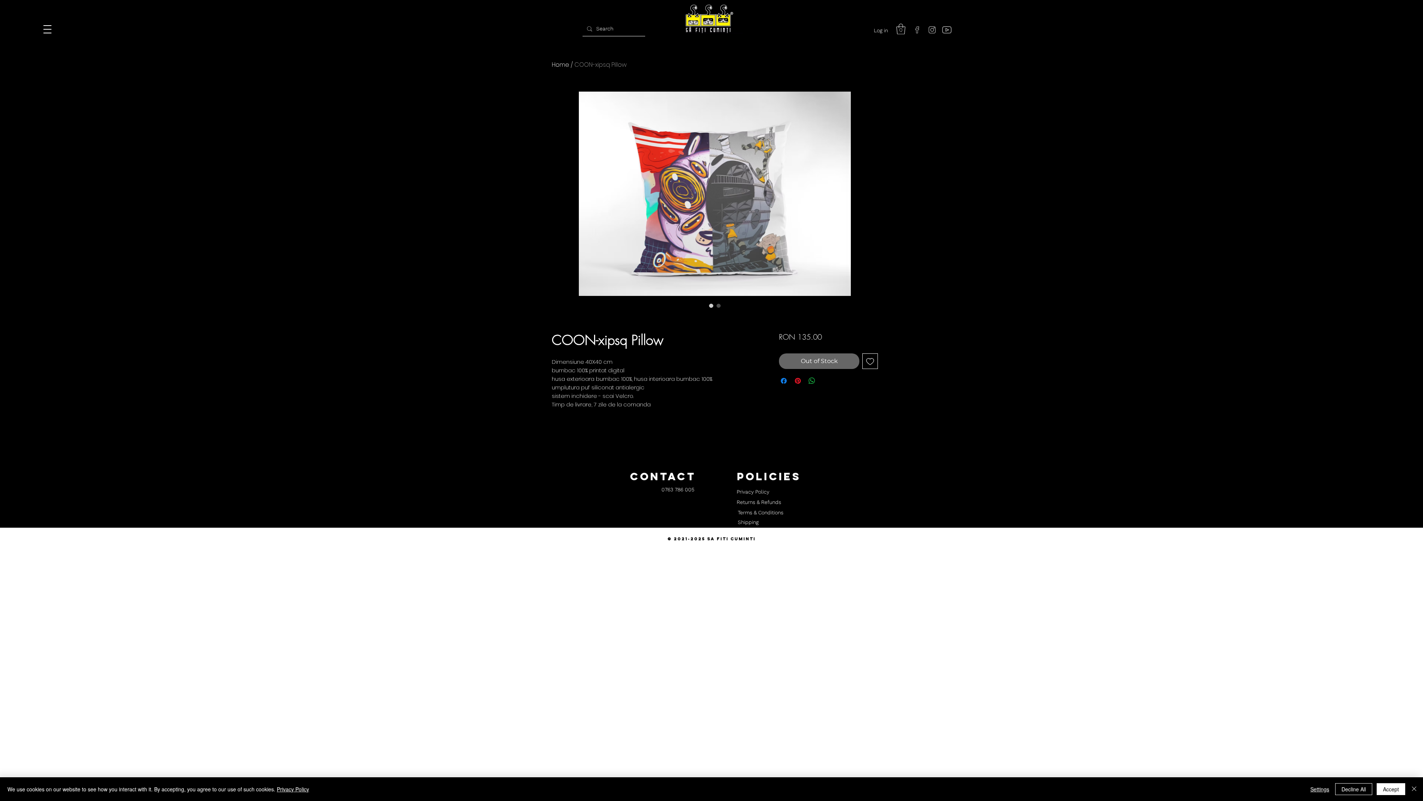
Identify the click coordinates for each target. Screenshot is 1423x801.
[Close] (1414, 789)
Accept (1391, 789)
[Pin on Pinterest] (797, 380)
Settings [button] (1319, 789)
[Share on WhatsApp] (811, 380)
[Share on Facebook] (783, 380)
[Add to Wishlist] (870, 361)
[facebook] (917, 29)
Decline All (1353, 789)
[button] (900, 29)
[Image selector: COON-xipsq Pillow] (711, 305)
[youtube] (946, 29)
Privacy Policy (293, 789)
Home (560, 64)
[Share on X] (826, 380)
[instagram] (932, 29)
